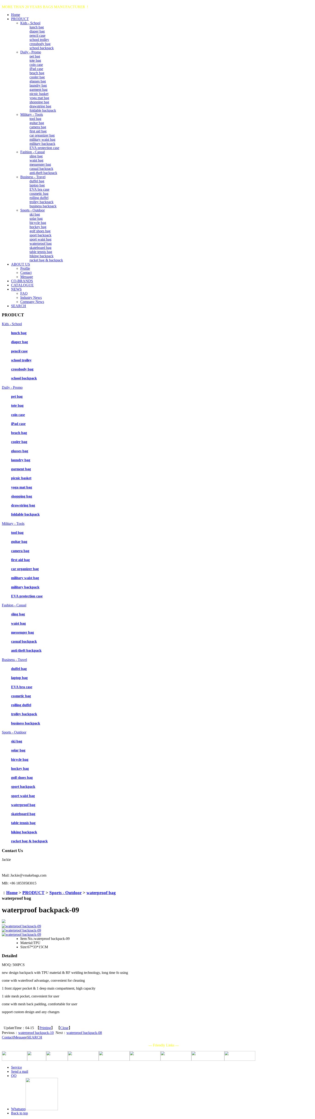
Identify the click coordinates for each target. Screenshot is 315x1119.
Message (26, 277)
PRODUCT (20, 19)
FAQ (24, 293)
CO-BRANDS (22, 281)
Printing (45, 1028)
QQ (14, 1076)
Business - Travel (32, 177)
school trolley (39, 40)
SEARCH (18, 306)
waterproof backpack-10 (36, 1033)
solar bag (36, 218)
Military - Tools (31, 114)
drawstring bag (40, 106)
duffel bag (37, 181)
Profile (25, 268)
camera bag (38, 127)
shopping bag (39, 102)
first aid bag (38, 131)
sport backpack (40, 235)
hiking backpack (41, 256)
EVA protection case (44, 148)
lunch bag (37, 27)
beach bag (37, 73)
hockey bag (38, 227)
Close (64, 1028)
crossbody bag (40, 44)
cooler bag (37, 77)
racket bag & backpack (46, 260)
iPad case (36, 69)
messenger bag (40, 164)
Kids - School (30, 23)
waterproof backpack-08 (84, 1033)
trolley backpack (41, 202)
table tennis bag (41, 252)
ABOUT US (20, 264)
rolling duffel (39, 198)
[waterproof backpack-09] (21, 926)
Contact (26, 273)
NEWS (16, 289)
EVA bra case (39, 189)
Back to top (19, 1113)
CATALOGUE (22, 285)
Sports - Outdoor (32, 210)
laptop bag (37, 185)
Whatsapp (18, 1109)
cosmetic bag (39, 194)
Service (16, 1067)
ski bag (35, 214)
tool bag (35, 119)
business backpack (43, 206)
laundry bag (38, 85)
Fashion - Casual (32, 152)
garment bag (39, 90)
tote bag (35, 60)
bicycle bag (38, 223)
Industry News (31, 298)
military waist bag (42, 139)
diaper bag (37, 31)
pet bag (35, 56)
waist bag (36, 160)
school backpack (42, 48)
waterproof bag (41, 243)
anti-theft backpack (43, 173)
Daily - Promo (30, 52)
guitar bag (37, 123)
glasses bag (38, 81)
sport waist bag (40, 239)
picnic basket (39, 94)
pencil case (37, 35)
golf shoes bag (40, 231)
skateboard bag (40, 248)
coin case (36, 65)
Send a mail (19, 1071)
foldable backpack (43, 110)
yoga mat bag (39, 98)
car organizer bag (42, 135)
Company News (32, 302)
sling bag (36, 156)
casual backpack (41, 169)
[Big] (157, 921)
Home (15, 15)
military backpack (42, 144)
